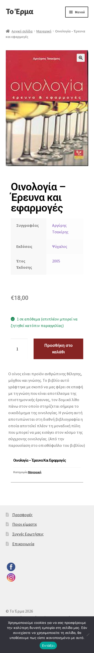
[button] (81, 58)
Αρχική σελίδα (22, 31)
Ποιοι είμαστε (24, 524)
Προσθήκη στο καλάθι (58, 349)
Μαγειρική (43, 31)
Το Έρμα (19, 11)
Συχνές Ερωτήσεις (28, 533)
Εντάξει (48, 645)
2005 (56, 260)
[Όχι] (87, 634)
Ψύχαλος (59, 246)
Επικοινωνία (23, 543)
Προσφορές (22, 514)
